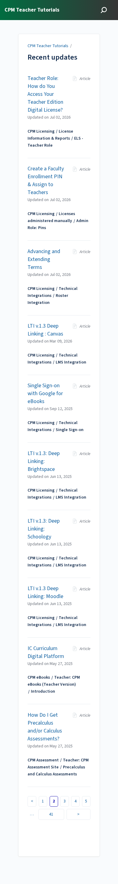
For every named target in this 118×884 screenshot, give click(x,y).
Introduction (43, 691)
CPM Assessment (43, 760)
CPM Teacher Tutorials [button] (32, 10)
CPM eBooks (39, 677)
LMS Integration (71, 362)
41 (51, 814)
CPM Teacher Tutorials (48, 46)
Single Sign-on (70, 430)
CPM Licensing (41, 131)
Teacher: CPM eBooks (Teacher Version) (54, 680)
